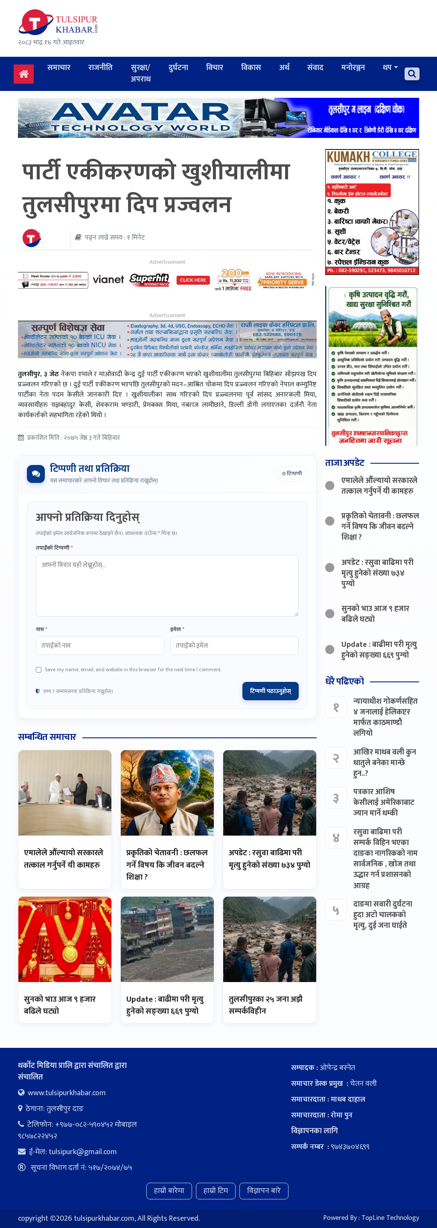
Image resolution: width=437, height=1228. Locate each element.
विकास (251, 67)
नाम (41, 630)
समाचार (58, 67)
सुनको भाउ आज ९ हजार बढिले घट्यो (60, 1005)
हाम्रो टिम (216, 1190)
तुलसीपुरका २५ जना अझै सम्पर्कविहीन (266, 1005)
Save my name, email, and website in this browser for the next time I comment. (133, 669)
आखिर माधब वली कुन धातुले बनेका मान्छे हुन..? (384, 763)
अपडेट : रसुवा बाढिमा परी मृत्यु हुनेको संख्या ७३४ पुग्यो (269, 859)
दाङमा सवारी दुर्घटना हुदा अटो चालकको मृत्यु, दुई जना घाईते (382, 915)
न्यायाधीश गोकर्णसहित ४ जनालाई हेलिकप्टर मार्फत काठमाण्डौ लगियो (385, 717)
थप (387, 67)
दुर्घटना (178, 67)
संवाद (315, 67)
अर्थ (284, 67)
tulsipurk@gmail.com (83, 1152)
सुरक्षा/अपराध (141, 73)
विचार (214, 67)
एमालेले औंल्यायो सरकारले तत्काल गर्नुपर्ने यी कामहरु (63, 859)
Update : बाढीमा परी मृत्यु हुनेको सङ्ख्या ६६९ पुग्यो (165, 1005)
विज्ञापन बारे (264, 1190)
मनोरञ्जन (353, 67)
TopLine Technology (390, 1218)
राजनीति (100, 67)
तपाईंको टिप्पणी (54, 548)
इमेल (177, 630)
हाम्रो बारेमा (169, 1190)
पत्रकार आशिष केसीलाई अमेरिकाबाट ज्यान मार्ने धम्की (383, 803)
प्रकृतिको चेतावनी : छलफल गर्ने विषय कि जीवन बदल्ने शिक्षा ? (167, 865)
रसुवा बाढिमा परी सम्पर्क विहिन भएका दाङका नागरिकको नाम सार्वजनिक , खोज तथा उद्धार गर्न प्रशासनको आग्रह (385, 859)
